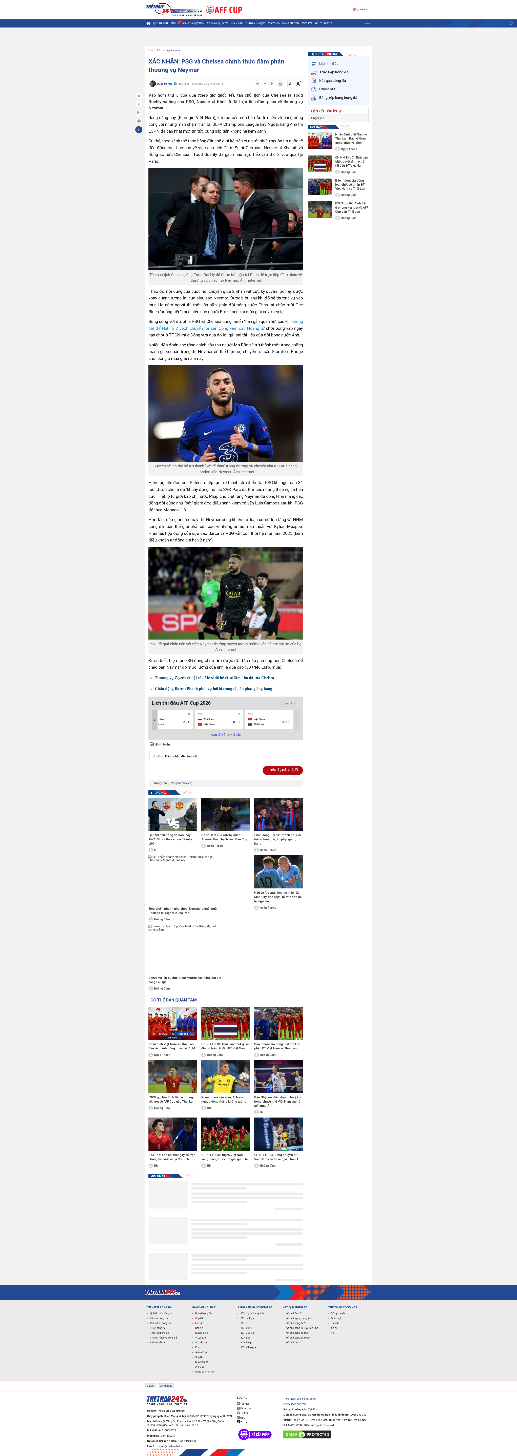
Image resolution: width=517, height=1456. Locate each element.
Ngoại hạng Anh (204, 1313)
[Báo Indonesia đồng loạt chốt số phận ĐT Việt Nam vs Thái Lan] (278, 1023)
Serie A (199, 1328)
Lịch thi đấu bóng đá (161, 1313)
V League (200, 1337)
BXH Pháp (246, 1342)
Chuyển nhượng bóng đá (163, 1337)
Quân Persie (215, 845)
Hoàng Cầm (162, 919)
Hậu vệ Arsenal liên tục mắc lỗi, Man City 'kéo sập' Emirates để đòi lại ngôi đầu (278, 897)
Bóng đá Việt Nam (193, 23)
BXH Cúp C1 (247, 1328)
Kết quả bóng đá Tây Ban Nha (302, 1328)
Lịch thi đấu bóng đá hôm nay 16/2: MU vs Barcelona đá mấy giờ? (170, 839)
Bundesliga (201, 1332)
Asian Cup (201, 1352)
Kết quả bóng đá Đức (297, 1332)
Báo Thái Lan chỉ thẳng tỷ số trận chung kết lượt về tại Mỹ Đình (171, 1157)
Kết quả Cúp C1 (294, 1313)
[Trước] (154, 720)
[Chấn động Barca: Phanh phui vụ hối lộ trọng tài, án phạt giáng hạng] (278, 814)
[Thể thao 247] (173, 9)
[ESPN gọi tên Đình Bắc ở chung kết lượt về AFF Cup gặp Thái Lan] (172, 1076)
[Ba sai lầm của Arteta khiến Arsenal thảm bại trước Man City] (225, 814)
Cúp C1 (199, 1318)
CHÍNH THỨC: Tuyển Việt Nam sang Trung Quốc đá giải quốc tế (224, 1157)
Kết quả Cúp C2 (294, 1342)
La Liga (199, 1323)
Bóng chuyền (290, 23)
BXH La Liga (247, 1318)
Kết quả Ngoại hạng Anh (299, 1318)
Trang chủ (154, 50)
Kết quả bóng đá (159, 1318)
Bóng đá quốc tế (217, 23)
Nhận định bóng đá (160, 1323)
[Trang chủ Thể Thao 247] (148, 23)
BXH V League (248, 1347)
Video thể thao (158, 1342)
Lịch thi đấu (160, 23)
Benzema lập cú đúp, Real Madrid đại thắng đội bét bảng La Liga (184, 980)
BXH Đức (245, 1337)
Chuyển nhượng (256, 23)
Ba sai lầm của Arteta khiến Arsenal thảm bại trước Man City (224, 837)
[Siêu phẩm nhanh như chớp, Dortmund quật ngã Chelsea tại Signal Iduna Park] (185, 880)
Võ (332, 1332)
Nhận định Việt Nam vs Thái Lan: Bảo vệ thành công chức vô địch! (171, 1046)
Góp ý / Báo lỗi (282, 770)
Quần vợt (336, 1318)
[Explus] (225, 752)
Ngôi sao (318, 118)
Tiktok (243, 1422)
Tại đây (312, 1409)
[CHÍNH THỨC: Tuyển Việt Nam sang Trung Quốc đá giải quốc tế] (225, 1134)
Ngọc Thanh (162, 1054)
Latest (150, 1385)
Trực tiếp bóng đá (159, 1332)
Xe (316, 23)
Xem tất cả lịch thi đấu (226, 734)
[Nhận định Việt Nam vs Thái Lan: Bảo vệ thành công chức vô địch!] (172, 1023)
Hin (262, 1112)
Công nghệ (166, 1385)
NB (209, 1108)
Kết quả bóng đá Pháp (298, 1337)
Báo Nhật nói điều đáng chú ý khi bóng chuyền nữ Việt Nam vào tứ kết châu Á (277, 1101)
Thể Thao (274, 23)
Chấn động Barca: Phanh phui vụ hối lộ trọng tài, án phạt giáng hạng (213, 688)
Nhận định (237, 23)
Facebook (245, 1408)
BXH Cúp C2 (247, 1332)
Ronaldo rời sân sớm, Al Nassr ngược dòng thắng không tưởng (223, 1099)
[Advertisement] (258, 36)
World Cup (201, 1342)
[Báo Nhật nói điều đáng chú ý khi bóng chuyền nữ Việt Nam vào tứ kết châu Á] (278, 1076)
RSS (242, 1417)
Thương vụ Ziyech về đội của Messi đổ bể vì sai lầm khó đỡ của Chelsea (214, 678)
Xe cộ (334, 1328)
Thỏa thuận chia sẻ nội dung (299, 1398)
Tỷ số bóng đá (158, 1328)
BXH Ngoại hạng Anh (252, 1313)
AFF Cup (199, 1366)
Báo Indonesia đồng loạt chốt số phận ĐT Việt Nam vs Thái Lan (277, 1046)
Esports (307, 23)
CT (156, 850)
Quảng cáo (362, 9)
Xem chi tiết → (291, 703)
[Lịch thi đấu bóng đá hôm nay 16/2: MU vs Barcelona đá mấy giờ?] (172, 814)
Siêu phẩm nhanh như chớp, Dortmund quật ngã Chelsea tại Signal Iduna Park (182, 911)
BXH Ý (244, 1323)
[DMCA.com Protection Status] (308, 1434)
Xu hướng (326, 23)
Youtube (244, 1403)
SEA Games (201, 1362)
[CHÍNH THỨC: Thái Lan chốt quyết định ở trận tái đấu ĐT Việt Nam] (225, 1023)
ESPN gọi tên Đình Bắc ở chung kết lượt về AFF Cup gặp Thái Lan (171, 1099)
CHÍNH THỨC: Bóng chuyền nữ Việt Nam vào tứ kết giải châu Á (276, 1157)
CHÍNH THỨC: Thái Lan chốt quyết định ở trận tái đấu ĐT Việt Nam (225, 1046)
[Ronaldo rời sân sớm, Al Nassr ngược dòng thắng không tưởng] (225, 1076)
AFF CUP (175, 23)
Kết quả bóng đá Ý (296, 1323)
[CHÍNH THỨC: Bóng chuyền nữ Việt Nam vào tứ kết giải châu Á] (278, 1134)
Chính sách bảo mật (294, 1403)
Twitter (244, 1413)
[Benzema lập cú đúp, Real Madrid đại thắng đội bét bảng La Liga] (185, 949)
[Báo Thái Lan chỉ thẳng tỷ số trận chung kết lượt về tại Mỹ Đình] (172, 1134)
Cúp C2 (199, 1357)
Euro (197, 1347)
